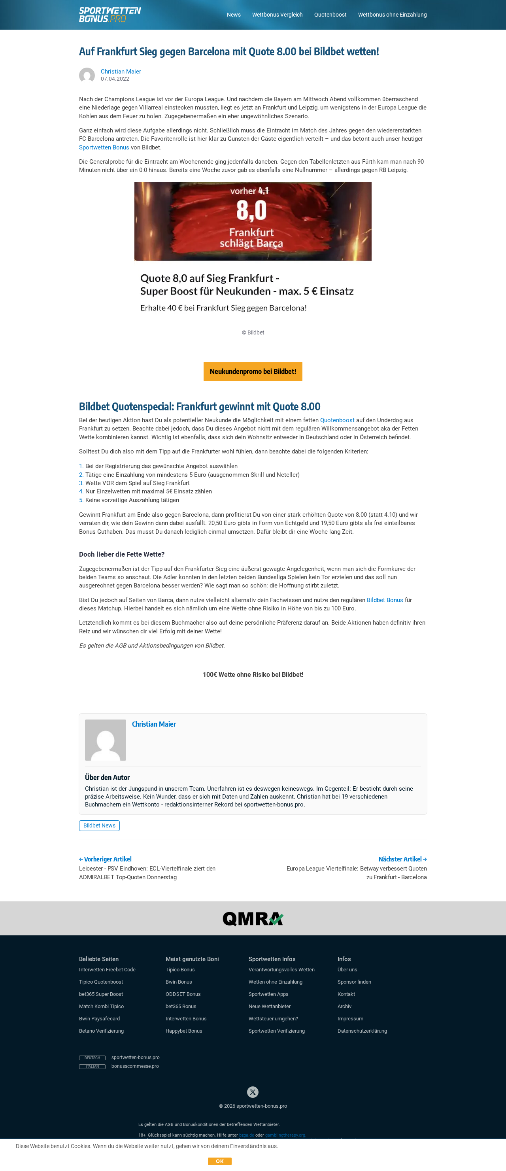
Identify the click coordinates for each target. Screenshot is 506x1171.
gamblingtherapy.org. (285, 1135)
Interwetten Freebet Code (107, 970)
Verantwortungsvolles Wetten (282, 970)
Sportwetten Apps (269, 994)
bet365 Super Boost (101, 994)
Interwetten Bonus (186, 1019)
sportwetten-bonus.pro (135, 1057)
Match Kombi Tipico (101, 1006)
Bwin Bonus (179, 982)
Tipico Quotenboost (101, 982)
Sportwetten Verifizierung (277, 1031)
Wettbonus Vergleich (277, 14)
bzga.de (246, 1135)
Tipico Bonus (180, 970)
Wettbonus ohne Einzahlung (392, 14)
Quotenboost (330, 14)
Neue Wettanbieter (270, 1006)
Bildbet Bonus (385, 600)
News (234, 14)
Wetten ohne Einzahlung (275, 982)
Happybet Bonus (184, 1031)
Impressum (350, 1019)
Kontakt (346, 994)
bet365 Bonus (181, 1006)
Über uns (347, 970)
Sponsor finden (354, 982)
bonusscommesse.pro (135, 1066)
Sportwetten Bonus (104, 147)
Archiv (344, 1006)
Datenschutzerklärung (362, 1031)
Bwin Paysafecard (99, 1019)
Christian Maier (154, 723)
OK (220, 1161)
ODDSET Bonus (183, 994)
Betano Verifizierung (101, 1031)
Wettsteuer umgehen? (273, 1019)
